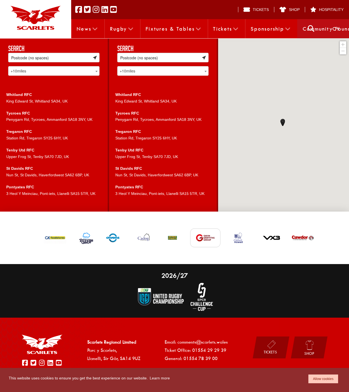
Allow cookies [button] (323, 379)
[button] (311, 28)
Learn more (160, 378)
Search (16, 48)
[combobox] (54, 71)
